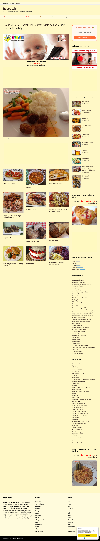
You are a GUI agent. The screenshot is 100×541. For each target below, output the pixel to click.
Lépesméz (75, 425)
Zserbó (74, 431)
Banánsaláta (75, 304)
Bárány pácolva (76, 300)
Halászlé (28, 187)
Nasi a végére (76, 269)
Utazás (37, 526)
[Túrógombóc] (76, 159)
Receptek (9, 8)
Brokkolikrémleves (77, 290)
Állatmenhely (38, 529)
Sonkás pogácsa (76, 339)
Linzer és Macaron (77, 429)
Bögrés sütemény (77, 302)
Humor (69, 517)
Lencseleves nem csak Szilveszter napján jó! (84, 310)
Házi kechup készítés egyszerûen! (81, 319)
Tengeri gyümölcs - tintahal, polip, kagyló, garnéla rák (13, 216)
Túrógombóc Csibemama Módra (81, 321)
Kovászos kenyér (53, 240)
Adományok (60, 17)
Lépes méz (85, 150)
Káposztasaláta (76, 389)
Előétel (74, 263)
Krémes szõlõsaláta (77, 286)
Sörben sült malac (31, 209)
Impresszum (6, 538)
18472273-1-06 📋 (36, 64)
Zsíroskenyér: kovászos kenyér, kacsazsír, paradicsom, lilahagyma (88, 168)
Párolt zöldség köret (77, 407)
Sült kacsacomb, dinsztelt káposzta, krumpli (56, 263)
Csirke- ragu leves (77, 351)
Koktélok (37, 522)
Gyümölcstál (85, 176)
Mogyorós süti (7, 238)
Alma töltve (75, 337)
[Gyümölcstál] (76, 176)
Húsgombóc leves (77, 427)
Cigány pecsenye (86, 110)
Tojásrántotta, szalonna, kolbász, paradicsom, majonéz (58, 210)
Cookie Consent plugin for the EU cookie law (87, 538)
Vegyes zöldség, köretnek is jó (80, 421)
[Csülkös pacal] (76, 135)
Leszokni (37, 508)
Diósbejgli (75, 419)
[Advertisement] (36, 77)
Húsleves (74, 385)
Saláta (74, 393)
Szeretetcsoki (71, 529)
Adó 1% (52, 17)
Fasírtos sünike (76, 288)
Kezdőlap (4, 17)
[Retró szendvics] (76, 101)
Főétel (74, 265)
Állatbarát (70, 520)
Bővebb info (87, 532)
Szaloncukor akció (77, 443)
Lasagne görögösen (77, 353)
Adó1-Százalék (39, 531)
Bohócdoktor (38, 502)
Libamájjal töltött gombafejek (80, 345)
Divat (69, 506)
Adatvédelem (13, 538)
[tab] (76, 97)
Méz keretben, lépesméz (79, 423)
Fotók (40, 17)
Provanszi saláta (76, 296)
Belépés (18, 3)
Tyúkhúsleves (76, 323)
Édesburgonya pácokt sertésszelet (81, 399)
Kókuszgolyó (75, 435)
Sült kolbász (85, 118)
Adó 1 (69, 502)
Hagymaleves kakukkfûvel (79, 335)
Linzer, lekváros (76, 437)
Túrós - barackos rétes (55, 183)
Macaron (74, 439)
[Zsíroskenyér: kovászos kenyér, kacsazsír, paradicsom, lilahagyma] (76, 167)
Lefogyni (37, 511)
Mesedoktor (38, 515)
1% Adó (69, 504)
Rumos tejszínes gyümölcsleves (81, 292)
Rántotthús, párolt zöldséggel (80, 391)
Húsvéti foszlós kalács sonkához (81, 327)
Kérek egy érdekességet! (85, 37)
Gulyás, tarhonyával (77, 409)
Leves (74, 262)
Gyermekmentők (72, 526)
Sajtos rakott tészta (77, 433)
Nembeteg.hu (38, 524)
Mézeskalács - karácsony (88, 142)
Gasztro (19, 17)
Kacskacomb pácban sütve (79, 415)
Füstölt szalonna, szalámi (79, 411)
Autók (69, 524)
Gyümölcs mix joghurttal (79, 308)
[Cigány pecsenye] (76, 110)
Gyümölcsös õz (76, 343)
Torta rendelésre (76, 401)
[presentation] (76, 97)
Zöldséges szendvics (9, 183)
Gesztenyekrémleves (78, 280)
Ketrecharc (70, 515)
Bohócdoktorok (71, 531)
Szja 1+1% (70, 508)
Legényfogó (75, 333)
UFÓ (69, 513)
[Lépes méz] (76, 150)
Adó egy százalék (39, 520)
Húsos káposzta (76, 395)
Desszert (74, 267)
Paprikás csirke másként (79, 331)
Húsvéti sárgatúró (77, 325)
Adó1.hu (70, 511)
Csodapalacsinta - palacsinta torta (81, 284)
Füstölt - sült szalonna (32, 242)
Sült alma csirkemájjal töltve (80, 298)
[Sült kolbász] (76, 119)
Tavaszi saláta (76, 294)
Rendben (87, 535)
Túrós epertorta (30, 264)
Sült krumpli (75, 417)
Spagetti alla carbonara (78, 282)
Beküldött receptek (30, 17)
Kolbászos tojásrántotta (78, 403)
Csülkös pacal (85, 134)
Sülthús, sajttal (76, 397)
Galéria (6, 25)
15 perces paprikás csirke (79, 329)
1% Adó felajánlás (40, 504)
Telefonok (70, 522)
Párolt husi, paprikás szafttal (80, 405)
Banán (74, 441)
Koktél (46, 17)
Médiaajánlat (20, 538)
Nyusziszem (75, 349)
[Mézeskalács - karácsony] (76, 142)
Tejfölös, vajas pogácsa (78, 318)
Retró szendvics (86, 101)
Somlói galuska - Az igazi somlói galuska (83, 347)
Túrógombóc (85, 158)
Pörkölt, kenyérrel (86, 125)
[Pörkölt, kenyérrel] (76, 126)
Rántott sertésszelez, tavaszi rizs (81, 387)
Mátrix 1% (37, 513)
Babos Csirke (75, 306)
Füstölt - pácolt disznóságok (80, 413)
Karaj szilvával (76, 341)
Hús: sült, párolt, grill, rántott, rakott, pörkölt (34, 25)
